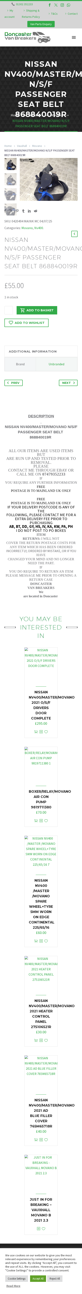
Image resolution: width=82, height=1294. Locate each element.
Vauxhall (22, 146)
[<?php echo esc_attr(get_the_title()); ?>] (41, 732)
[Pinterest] (17, 211)
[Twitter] (56, 5)
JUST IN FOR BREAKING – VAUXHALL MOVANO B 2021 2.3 (41, 1210)
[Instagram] (62, 5)
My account (9, 14)
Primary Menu (74, 37)
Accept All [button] (38, 1278)
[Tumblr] (23, 211)
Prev (15, 383)
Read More (13, 1286)
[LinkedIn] (29, 211)
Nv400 (38, 228)
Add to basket (40, 310)
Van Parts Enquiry (41, 24)
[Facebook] (49, 5)
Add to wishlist (30, 323)
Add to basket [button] (36, 732)
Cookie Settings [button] (16, 1278)
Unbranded (56, 364)
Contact (73, 13)
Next (66, 383)
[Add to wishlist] (46, 732)
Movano (37, 146)
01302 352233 (24, 4)
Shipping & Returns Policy (31, 14)
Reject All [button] (55, 1278)
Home (8, 146)
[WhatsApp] (68, 5)
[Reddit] (35, 211)
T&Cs (54, 13)
